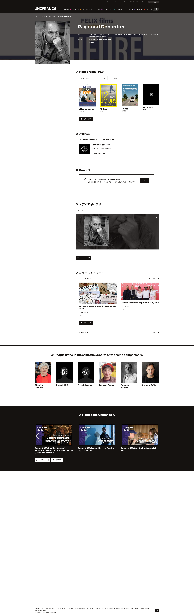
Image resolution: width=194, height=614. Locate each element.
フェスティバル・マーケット (91, 9)
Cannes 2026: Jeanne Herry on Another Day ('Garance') (53, 449)
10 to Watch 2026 (134, 2)
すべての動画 (57, 460)
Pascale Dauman (85, 385)
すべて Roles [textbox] (113, 78)
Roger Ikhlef (62, 385)
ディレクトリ (108, 9)
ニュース (76, 9)
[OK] (157, 610)
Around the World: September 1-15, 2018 (140, 303)
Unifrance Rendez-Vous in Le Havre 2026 (115, 2)
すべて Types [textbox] (85, 78)
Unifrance (140, 9)
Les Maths (148, 107)
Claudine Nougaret (39, 386)
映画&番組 (66, 9)
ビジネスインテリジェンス (124, 9)
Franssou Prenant (107, 385)
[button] (155, 218)
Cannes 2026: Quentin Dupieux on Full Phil (95, 449)
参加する (149, 9)
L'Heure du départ (87, 109)
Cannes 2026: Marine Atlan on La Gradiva (140, 448)
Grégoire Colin (149, 385)
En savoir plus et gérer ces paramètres (45, 612)
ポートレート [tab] (82, 210)
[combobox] (92, 78)
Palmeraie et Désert (106, 39)
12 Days (103, 109)
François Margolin (125, 386)
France (125, 109)
